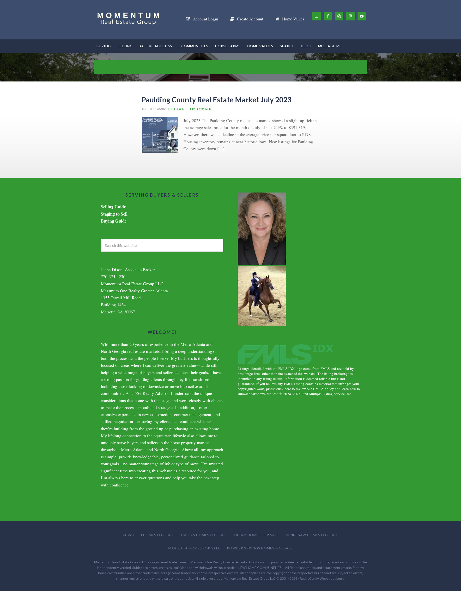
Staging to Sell (114, 214)
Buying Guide (114, 221)
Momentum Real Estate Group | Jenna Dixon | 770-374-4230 (130, 19)
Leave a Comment (201, 109)
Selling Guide (113, 207)
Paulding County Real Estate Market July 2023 (216, 99)
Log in (340, 578)
